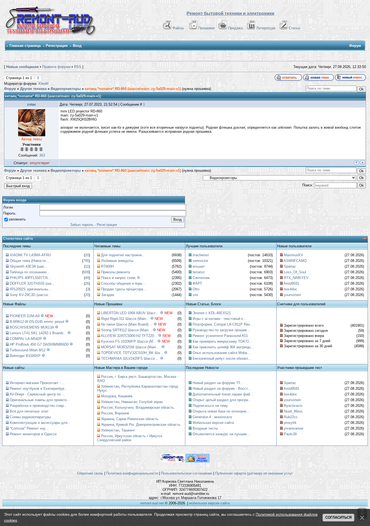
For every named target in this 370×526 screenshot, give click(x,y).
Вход (77, 46)
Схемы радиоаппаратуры (30, 417)
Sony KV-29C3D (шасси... (30, 295)
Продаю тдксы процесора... (123, 289)
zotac (31, 104)
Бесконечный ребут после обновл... (222, 358)
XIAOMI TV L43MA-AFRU (30, 255)
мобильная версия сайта (209, 503)
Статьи (294, 28)
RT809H (107, 266)
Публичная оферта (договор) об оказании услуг (254, 473)
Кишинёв (125, 396)
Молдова (108, 396)
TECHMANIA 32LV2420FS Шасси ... (130, 358)
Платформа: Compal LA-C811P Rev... (223, 324)
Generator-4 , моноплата (212, 417)
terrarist (199, 272)
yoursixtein (292, 295)
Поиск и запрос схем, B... (122, 278)
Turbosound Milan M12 (28, 350)
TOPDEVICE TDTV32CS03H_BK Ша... (132, 353)
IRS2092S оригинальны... (30, 289)
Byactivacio (293, 406)
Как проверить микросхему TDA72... (222, 341)
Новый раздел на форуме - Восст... (222, 389)
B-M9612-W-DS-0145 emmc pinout (37, 322)
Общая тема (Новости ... (30, 261)
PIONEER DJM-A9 (25, 316)
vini (195, 295)
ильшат (199, 266)
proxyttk (290, 423)
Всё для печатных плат (29, 411)
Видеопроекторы (66, 89)
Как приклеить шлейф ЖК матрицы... (223, 347)
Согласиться (338, 517)
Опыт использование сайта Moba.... (222, 353)
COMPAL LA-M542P (26, 339)
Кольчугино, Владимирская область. (145, 407)
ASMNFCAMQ (295, 261)
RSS (77, 67)
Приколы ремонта (115, 272)
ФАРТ (197, 283)
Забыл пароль (81, 225)
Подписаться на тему (210, 406)
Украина (107, 419)
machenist (201, 255)
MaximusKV (293, 255)
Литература (265, 28)
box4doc (290, 289)
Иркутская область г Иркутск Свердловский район (129, 438)
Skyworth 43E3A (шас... (29, 266)
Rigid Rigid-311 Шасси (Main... (125, 319)
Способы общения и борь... (123, 283)
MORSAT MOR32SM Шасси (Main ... (130, 347)
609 (86, 272)
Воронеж (122, 413)
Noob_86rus (293, 411)
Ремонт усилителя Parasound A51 (220, 336)
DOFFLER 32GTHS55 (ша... (32, 283)
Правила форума (56, 67)
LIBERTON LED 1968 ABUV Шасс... (130, 313)
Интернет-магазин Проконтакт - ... (37, 383)
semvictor (200, 261)
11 (87, 266)
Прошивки (206, 28)
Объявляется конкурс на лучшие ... (222, 434)
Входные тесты (205, 428)
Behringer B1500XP (25, 356)
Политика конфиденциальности (132, 473)
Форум (10, 89)
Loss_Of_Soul (295, 272)
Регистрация (57, 46)
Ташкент (128, 430)
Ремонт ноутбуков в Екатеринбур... (38, 389)
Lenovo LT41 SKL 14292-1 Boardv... (38, 333)
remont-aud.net (152, 503)
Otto (196, 289)
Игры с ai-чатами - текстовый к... (219, 319)
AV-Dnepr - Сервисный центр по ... (37, 394)
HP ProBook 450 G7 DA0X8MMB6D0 (39, 344)
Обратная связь (90, 473)
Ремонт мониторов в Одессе (33, 434)
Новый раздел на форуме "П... (218, 383)
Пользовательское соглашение (186, 473)
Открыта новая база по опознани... (221, 411)
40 (87, 278)
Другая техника (33, 89)
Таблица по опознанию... (30, 272)
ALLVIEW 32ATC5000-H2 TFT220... (129, 336)
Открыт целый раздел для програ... (222, 400)
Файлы (178, 28)
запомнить (17, 219)
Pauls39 (290, 434)
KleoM (43, 84)
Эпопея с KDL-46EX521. (212, 313)
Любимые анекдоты (117, 261)
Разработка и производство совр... (38, 406)
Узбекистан (110, 386)
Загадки (107, 295)
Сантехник (201, 278)
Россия (107, 377)
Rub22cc (291, 417)
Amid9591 (291, 283)
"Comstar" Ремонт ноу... (29, 428)
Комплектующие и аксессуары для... (40, 423)
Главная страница (25, 46)
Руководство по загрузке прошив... (221, 330)
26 (87, 283)
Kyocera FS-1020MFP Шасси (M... (128, 341)
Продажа (235, 28)
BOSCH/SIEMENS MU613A (32, 327)
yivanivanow (293, 428)
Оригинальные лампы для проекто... (40, 400)
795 (86, 261)
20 (87, 255)
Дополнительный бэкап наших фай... (223, 394)
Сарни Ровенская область (137, 419)
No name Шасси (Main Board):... (126, 324)
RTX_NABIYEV (296, 278)
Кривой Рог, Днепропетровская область (148, 425)
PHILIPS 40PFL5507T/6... (30, 278)
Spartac (290, 266)
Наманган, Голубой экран (142, 402)
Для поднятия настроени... (123, 255)
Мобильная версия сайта (213, 423)
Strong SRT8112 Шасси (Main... (126, 330)
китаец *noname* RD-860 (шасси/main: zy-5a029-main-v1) (133, 89)
